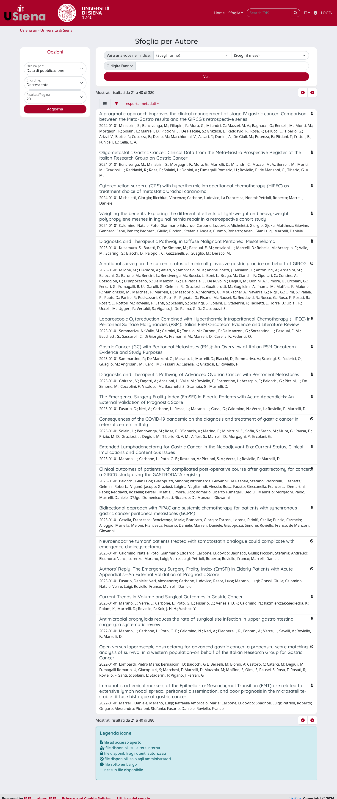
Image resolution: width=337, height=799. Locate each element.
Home (219, 12)
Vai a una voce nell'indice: (129, 55)
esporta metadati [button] (141, 103)
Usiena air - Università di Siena (46, 30)
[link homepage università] (83, 13)
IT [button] (305, 12)
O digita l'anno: (120, 65)
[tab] (105, 103)
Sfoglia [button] (234, 12)
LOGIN (326, 12)
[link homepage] (26, 13)
